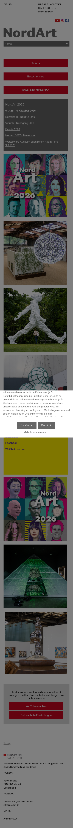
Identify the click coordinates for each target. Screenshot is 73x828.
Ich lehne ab (27, 425)
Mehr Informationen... (36, 432)
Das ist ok (46, 425)
